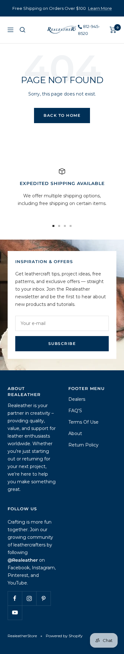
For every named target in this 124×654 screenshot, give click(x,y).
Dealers (76, 399)
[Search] (22, 30)
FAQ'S (75, 410)
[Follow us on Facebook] (15, 598)
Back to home (62, 115)
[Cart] (113, 30)
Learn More (100, 8)
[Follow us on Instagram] (29, 598)
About (75, 433)
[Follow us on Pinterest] (43, 598)
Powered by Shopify (64, 635)
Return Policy (83, 445)
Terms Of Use (83, 422)
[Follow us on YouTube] (15, 612)
